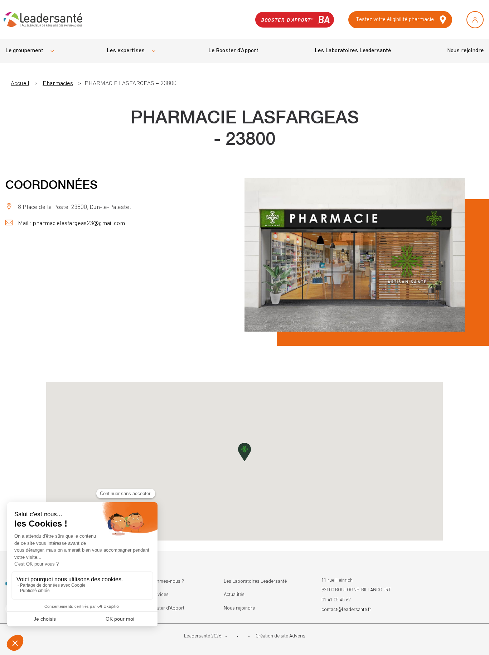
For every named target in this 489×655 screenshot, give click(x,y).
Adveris (297, 636)
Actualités (234, 594)
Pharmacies (58, 83)
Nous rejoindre (465, 51)
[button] (244, 452)
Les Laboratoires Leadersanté (353, 51)
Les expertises (126, 51)
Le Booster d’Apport (233, 51)
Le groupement (24, 51)
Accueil (20, 83)
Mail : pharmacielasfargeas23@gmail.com (71, 223)
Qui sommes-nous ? (163, 581)
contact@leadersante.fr (346, 609)
